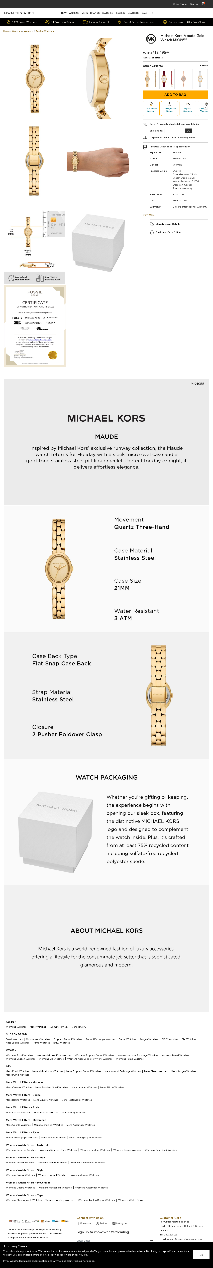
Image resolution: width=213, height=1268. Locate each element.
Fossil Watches (14, 1039)
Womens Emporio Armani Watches (94, 1055)
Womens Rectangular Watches (87, 1162)
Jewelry (120, 13)
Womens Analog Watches (60, 1200)
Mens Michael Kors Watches (47, 1071)
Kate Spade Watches (17, 1042)
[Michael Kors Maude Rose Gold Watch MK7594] (183, 79)
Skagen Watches (148, 1039)
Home (6, 31)
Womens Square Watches (52, 1162)
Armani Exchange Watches (100, 1039)
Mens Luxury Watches (74, 1112)
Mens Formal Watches (46, 1112)
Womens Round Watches (20, 1162)
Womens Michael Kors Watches (54, 1055)
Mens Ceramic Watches (19, 1087)
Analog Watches (45, 31)
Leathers (133, 13)
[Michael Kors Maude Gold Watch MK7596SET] (150, 79)
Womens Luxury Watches (85, 1175)
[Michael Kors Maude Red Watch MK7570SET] (167, 79)
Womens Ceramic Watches (21, 1149)
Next (206, 108)
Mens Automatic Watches (81, 1124)
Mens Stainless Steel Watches (51, 1087)
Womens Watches (16, 1026)
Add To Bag (175, 94)
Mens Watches (38, 1026)
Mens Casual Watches (18, 1112)
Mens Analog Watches (53, 1137)
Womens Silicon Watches (127, 1149)
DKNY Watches (170, 1039)
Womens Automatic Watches (91, 1187)
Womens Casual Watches (20, 1175)
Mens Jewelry (79, 1026)
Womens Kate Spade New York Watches (89, 1058)
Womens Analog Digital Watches (96, 1200)
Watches (107, 13)
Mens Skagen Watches (183, 1071)
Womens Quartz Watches (20, 1187)
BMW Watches (61, 1042)
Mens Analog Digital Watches (85, 1137)
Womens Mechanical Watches (55, 1187)
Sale (144, 13)
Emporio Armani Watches (68, 1039)
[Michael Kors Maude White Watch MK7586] (200, 79)
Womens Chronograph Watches (24, 1200)
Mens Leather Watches (84, 1087)
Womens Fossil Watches (19, 1055)
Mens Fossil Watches (17, 1071)
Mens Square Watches (45, 1099)
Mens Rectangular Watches (77, 1099)
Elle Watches (189, 1039)
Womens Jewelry (59, 1026)
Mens (85, 13)
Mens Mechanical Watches (48, 1124)
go (188, 130)
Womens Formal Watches (52, 1175)
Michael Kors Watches (38, 1039)
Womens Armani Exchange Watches (138, 1055)
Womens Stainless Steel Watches (58, 1149)
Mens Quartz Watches (18, 1124)
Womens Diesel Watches (175, 1055)
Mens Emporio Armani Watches (83, 1071)
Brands (95, 13)
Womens (74, 13)
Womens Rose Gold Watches (161, 1149)
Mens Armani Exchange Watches (123, 1071)
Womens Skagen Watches (20, 1058)
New (64, 13)
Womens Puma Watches (130, 1058)
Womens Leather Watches (95, 1149)
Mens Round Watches (18, 1099)
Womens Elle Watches (51, 1058)
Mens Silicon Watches (112, 1087)
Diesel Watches (127, 1039)
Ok (201, 1254)
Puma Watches (41, 1042)
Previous (145, 108)
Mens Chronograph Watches (22, 1137)
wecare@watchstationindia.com (185, 1238)
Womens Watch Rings (130, 1200)
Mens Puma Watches (17, 1074)
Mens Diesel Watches (156, 1071)
